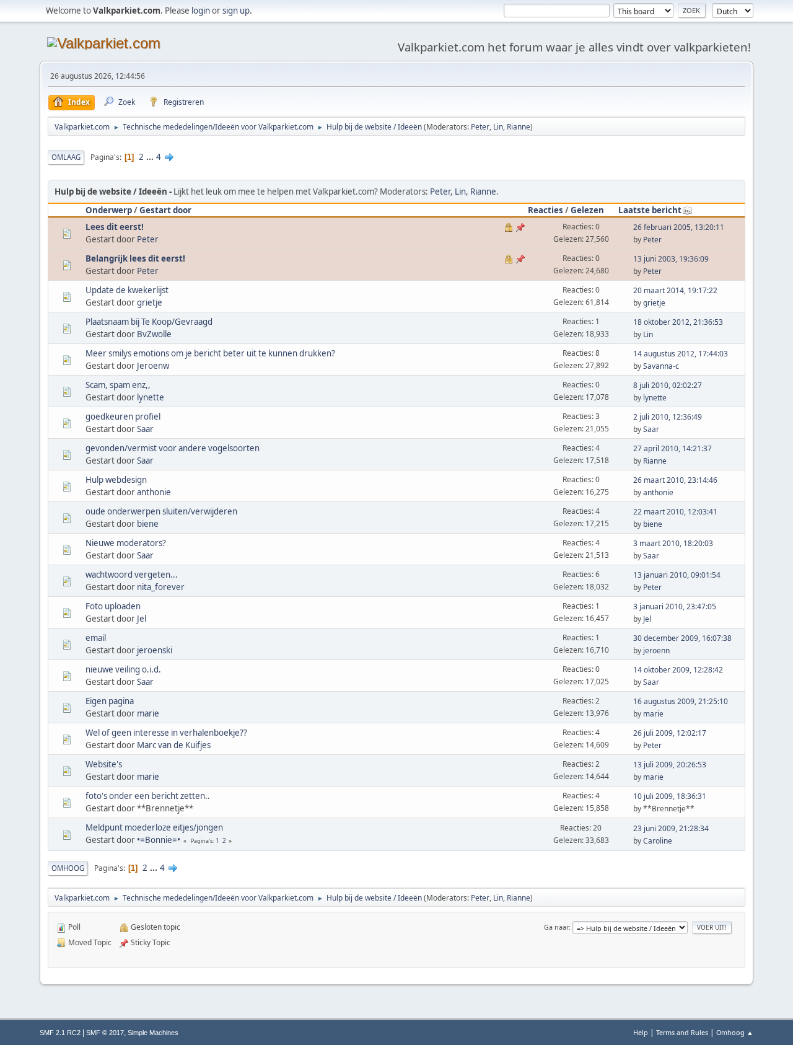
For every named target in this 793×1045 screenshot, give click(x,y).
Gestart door (165, 210)
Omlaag (66, 157)
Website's (103, 764)
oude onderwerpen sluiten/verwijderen (161, 511)
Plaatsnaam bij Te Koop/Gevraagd (148, 321)
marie (148, 713)
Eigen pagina (109, 701)
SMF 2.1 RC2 (60, 1032)
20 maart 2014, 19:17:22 (675, 290)
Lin (498, 126)
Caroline (657, 841)
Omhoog (67, 868)
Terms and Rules (682, 1032)
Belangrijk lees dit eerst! (135, 258)
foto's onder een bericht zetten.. (147, 795)
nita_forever (161, 587)
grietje (149, 302)
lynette (150, 397)
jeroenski (154, 650)
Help (640, 1032)
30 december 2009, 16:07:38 (682, 638)
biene (148, 523)
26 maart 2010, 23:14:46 (675, 480)
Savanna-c (661, 366)
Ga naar (556, 927)
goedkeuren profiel (122, 416)
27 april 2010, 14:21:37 (672, 448)
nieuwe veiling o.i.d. (123, 669)
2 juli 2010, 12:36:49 (667, 417)
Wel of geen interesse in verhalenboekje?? (166, 732)
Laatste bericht (649, 210)
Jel (141, 618)
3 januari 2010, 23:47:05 (674, 606)
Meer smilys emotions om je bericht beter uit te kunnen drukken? (210, 353)
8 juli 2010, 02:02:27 (667, 385)
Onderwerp (108, 210)
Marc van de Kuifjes (174, 745)
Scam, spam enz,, (118, 384)
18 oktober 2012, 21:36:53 (678, 322)
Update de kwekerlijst (127, 290)
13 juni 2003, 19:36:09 (671, 259)
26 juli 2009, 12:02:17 (669, 733)
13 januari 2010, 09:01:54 (677, 575)
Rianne (518, 126)
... (151, 156)
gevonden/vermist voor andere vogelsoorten (172, 448)
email (95, 637)
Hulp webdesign (116, 479)
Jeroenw (153, 365)
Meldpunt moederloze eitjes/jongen (154, 827)
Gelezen (587, 210)
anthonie (154, 492)
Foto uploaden (113, 606)
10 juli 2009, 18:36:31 (669, 796)
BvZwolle (154, 334)
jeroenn (656, 650)
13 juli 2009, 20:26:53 (669, 764)
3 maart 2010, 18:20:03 (673, 543)
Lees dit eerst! (114, 226)
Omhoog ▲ (734, 1032)
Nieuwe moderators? (125, 543)
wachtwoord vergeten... (131, 574)
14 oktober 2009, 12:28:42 (678, 669)
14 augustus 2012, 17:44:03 (680, 353)
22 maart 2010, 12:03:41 (675, 511)
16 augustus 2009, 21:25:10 (680, 701)
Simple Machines (153, 1032)
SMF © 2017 (105, 1032)
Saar (145, 428)
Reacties (545, 210)
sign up (236, 10)
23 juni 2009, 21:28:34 (671, 828)
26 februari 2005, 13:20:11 (678, 227)
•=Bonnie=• (158, 839)
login (200, 10)
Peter (480, 126)
